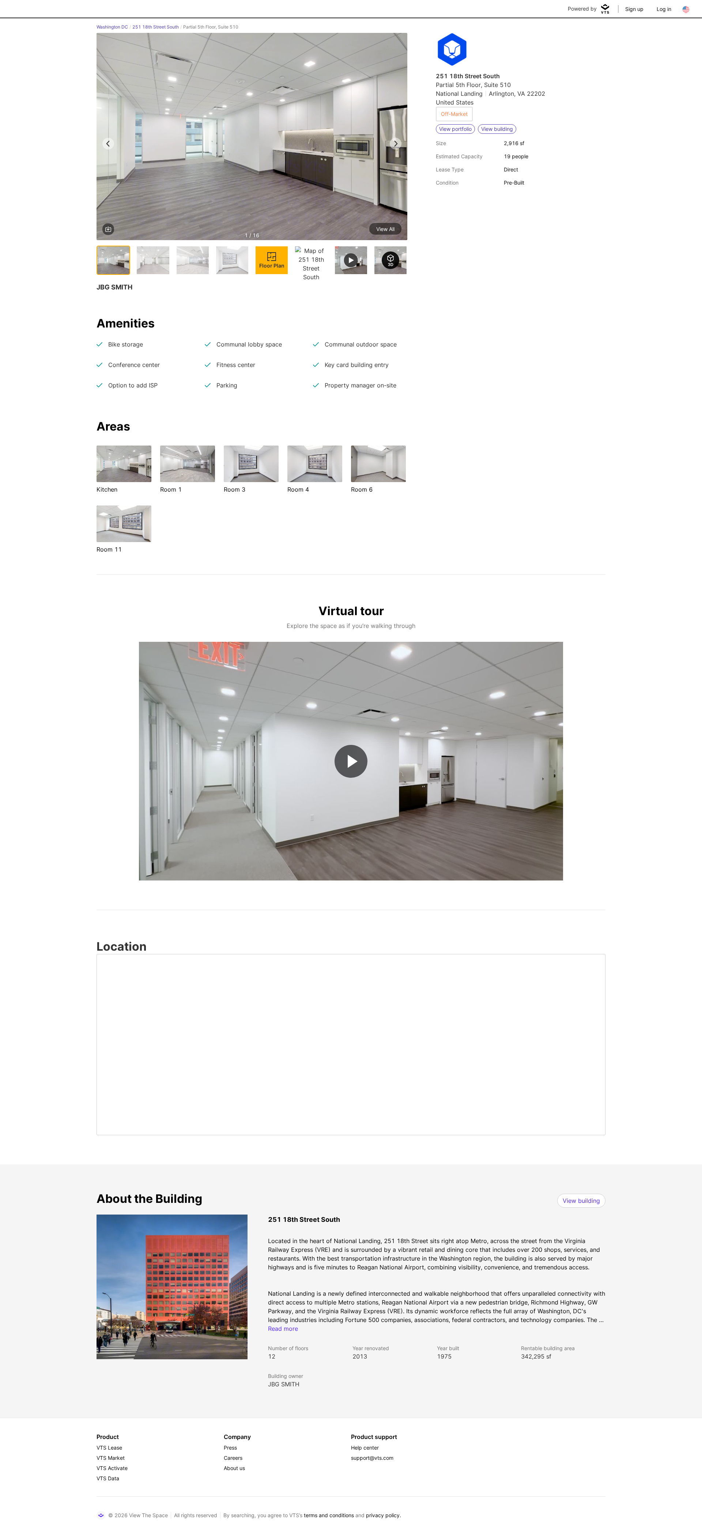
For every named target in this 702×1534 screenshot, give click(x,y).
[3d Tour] (390, 260)
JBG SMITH (283, 1384)
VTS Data (108, 1478)
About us (234, 1468)
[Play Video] (351, 761)
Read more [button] (283, 1328)
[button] (252, 138)
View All (385, 229)
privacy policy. (383, 1515)
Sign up (634, 9)
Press (230, 1447)
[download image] (108, 229)
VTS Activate (112, 1468)
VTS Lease (109, 1447)
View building (581, 1200)
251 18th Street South (155, 27)
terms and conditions (329, 1515)
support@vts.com (372, 1458)
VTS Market (111, 1458)
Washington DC (112, 27)
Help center (365, 1447)
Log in (664, 9)
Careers (233, 1458)
